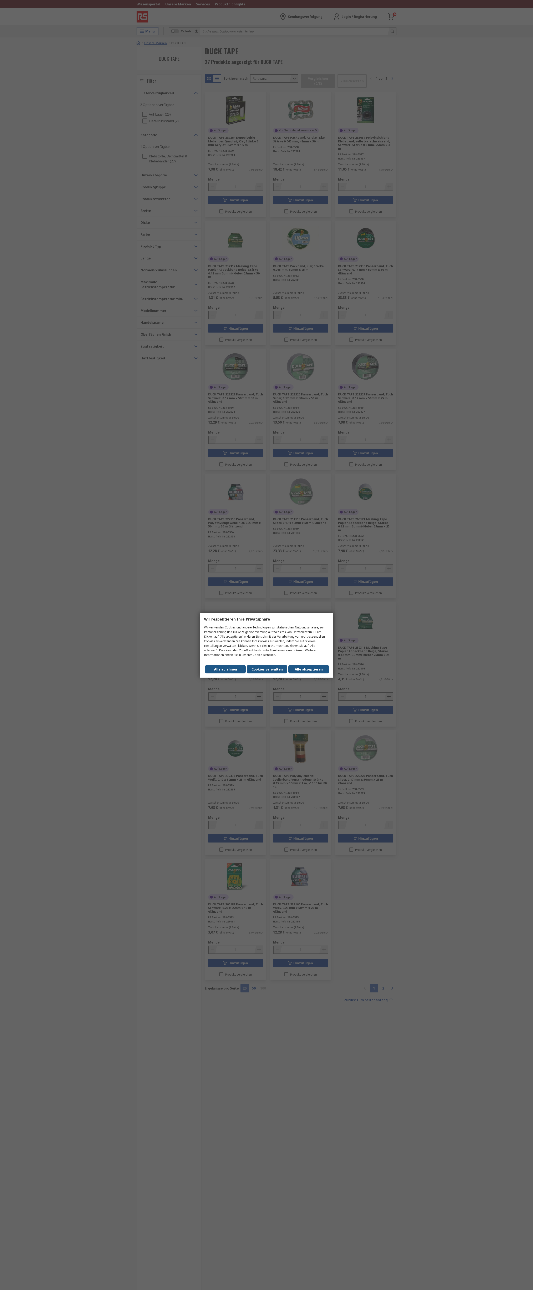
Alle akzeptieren (309, 669)
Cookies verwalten (267, 669)
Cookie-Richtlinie (264, 655)
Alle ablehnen (225, 669)
